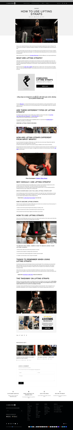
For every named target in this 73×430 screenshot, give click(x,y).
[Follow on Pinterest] (13, 423)
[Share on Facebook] (20, 335)
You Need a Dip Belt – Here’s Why (46, 357)
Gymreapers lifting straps (34, 55)
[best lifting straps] (36, 302)
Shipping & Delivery (46, 407)
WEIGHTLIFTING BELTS (27, 3)
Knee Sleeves (29, 408)
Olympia (37, 414)
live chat (60, 411)
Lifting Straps (36, 8)
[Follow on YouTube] (15, 423)
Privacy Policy (32, 369)
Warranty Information (47, 411)
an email (57, 411)
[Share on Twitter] (22, 335)
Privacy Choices (15, 426)
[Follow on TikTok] (17, 423)
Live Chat (15, 396)
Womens (28, 418)
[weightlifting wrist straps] (36, 164)
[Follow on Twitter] (8, 423)
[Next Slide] (58, 129)
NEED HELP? (58, 3)
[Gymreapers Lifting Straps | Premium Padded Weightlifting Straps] (36, 82)
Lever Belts (28, 407)
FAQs (45, 414)
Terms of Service (37, 369)
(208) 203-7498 (11, 396)
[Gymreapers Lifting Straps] (36, 323)
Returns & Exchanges (47, 408)
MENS (43, 3)
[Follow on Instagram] (11, 423)
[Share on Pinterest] (24, 335)
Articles (37, 408)
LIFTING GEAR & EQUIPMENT (35, 3)
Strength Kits (29, 415)
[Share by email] (26, 335)
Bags (28, 414)
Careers (37, 407)
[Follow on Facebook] (6, 423)
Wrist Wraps (28, 411)
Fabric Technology (38, 411)
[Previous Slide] (15, 129)
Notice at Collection (19, 426)
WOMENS (47, 3)
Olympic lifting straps (35, 116)
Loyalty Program (38, 415)
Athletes (37, 410)
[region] (36, 129)
